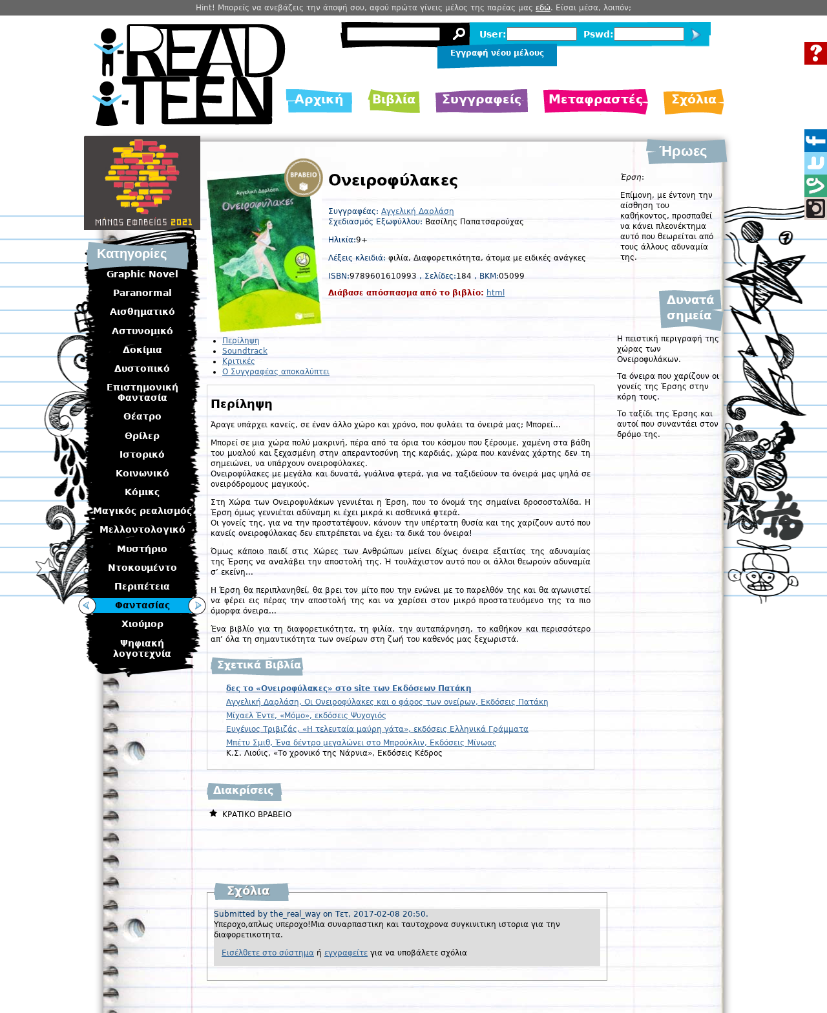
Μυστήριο (142, 549)
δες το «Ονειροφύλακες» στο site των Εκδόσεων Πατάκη (349, 688)
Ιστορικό (142, 454)
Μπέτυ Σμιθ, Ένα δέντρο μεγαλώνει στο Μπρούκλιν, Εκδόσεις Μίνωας (361, 742)
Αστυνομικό (142, 331)
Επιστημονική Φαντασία (142, 392)
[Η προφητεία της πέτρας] (197, 605)
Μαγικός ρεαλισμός (142, 511)
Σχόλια (694, 99)
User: (493, 34)
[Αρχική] (189, 122)
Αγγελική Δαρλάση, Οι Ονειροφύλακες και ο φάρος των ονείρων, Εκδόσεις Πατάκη (387, 702)
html (496, 292)
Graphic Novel (142, 274)
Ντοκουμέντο (142, 567)
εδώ (543, 7)
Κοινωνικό (142, 473)
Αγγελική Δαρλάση (417, 211)
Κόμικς (142, 492)
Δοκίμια (142, 350)
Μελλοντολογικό (142, 529)
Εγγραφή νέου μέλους (497, 53)
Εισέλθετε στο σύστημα (268, 952)
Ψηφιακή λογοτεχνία (142, 648)
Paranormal (142, 293)
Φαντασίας (142, 605)
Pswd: (598, 34)
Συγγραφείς (481, 99)
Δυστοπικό (142, 368)
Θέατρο (142, 416)
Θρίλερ (142, 436)
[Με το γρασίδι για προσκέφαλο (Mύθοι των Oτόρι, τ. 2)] (87, 605)
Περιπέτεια (142, 586)
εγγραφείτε (346, 952)
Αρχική (319, 99)
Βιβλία (393, 99)
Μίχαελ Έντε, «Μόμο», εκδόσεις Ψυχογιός (306, 715)
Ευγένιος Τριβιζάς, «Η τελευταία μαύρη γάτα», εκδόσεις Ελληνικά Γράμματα (377, 729)
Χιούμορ (142, 624)
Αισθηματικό (142, 311)
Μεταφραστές (596, 99)
